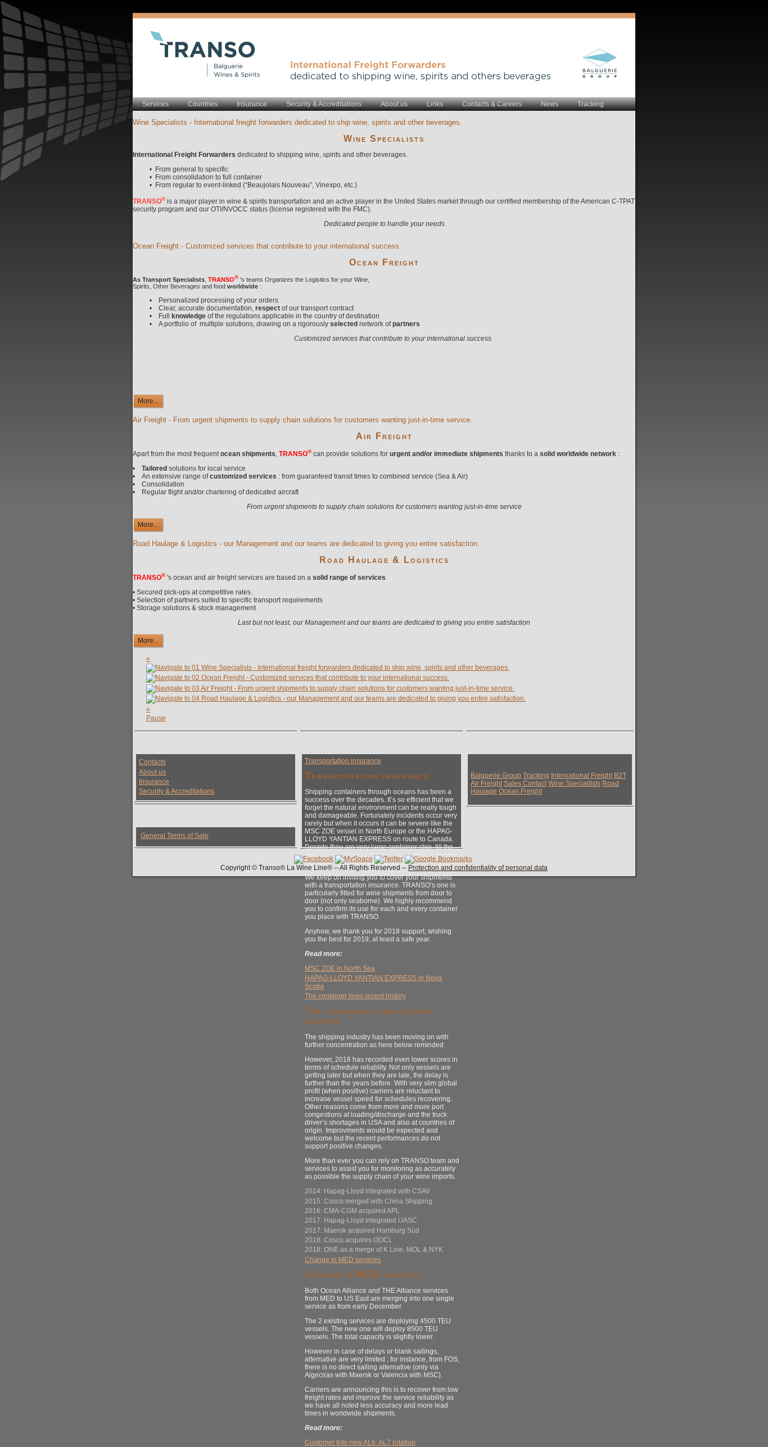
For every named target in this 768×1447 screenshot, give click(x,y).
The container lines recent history (355, 996)
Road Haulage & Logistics (384, 560)
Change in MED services (343, 1260)
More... (148, 401)
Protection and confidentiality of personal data (478, 868)
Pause (156, 718)
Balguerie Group (496, 775)
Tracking (536, 775)
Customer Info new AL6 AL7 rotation (360, 1442)
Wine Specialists (384, 138)
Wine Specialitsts (574, 783)
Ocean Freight (384, 262)
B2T (620, 775)
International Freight (581, 775)
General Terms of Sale (175, 836)
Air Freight (384, 436)
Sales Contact (525, 783)
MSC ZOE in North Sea (340, 968)
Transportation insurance (343, 761)
